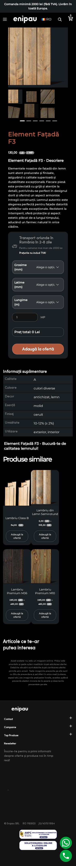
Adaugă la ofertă (38, 349)
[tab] (38, 371)
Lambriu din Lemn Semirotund (45, 512)
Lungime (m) (21, 302)
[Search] (60, 19)
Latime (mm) (19, 285)
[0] (70, 19)
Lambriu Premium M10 (45, 591)
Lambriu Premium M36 (17, 591)
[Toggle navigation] (5, 19)
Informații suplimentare (25, 371)
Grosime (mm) (20, 267)
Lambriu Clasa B (17, 518)
